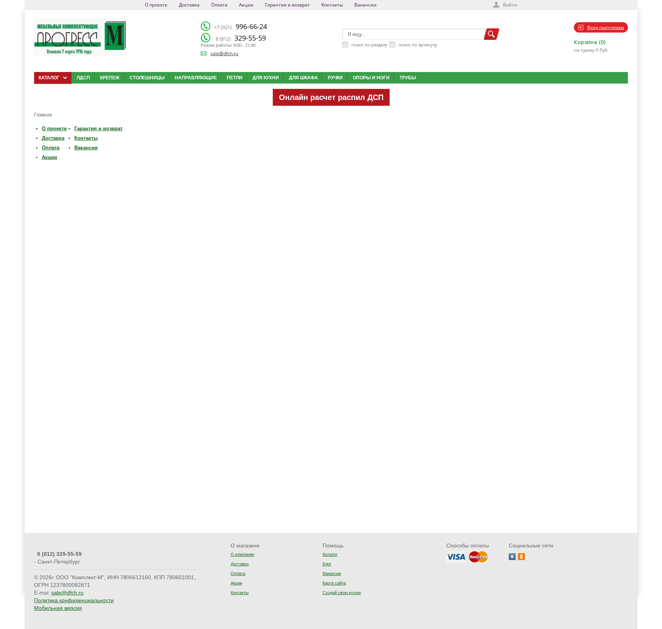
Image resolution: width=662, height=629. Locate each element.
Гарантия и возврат (287, 5)
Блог (327, 564)
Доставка (189, 5)
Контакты (332, 5)
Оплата (219, 5)
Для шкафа (303, 77)
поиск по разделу (369, 45)
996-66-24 (240, 26)
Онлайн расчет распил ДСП (331, 97)
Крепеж (110, 77)
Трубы (408, 77)
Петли (235, 77)
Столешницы (147, 77)
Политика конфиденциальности (74, 600)
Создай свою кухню (342, 592)
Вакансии (365, 5)
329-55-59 (241, 38)
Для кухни (265, 77)
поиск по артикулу (417, 45)
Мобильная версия (58, 608)
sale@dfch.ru (224, 53)
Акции (246, 5)
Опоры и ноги (371, 77)
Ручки (335, 77)
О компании (242, 554)
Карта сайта (334, 583)
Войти (510, 5)
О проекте (156, 5)
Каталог (330, 554)
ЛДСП (83, 77)
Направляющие (196, 77)
